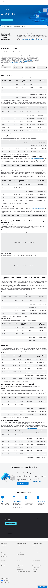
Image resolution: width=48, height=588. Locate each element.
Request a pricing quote (7, 19)
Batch (2, 501)
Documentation (41, 501)
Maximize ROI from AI (20, 554)
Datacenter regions (4, 550)
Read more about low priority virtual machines (32, 39)
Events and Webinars (20, 569)
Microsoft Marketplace (4, 563)
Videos (18, 573)
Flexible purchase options (21, 550)
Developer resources (20, 565)
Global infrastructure (4, 548)
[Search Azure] (4, 1)
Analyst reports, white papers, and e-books (23, 571)
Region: (14, 65)
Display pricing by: (40, 65)
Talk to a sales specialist (23, 483)
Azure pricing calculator (28, 60)
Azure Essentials (3, 554)
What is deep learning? (35, 567)
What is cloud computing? (36, 561)
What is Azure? (3, 545)
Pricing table (9, 26)
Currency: (27, 65)
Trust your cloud (3, 552)
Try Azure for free (18, 19)
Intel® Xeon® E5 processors (37, 158)
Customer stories (4, 556)
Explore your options (37, 481)
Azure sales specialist (23, 61)
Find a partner (3, 565)
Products (18, 545)
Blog (17, 563)
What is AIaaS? (34, 569)
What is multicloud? (35, 563)
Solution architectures (35, 548)
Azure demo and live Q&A (36, 552)
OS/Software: (3, 65)
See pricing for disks (32, 428)
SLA (26, 501)
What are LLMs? (34, 571)
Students (18, 567)
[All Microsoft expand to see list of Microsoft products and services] (1, 1)
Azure (2, 4)
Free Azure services (20, 548)
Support (33, 550)
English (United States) (6, 578)
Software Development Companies (6, 561)
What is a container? (35, 573)
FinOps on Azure (19, 552)
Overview (3, 26)
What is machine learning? (36, 565)
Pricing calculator (17, 501)
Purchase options (17, 26)
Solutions (33, 545)
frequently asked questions (14, 62)
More (23, 26)
